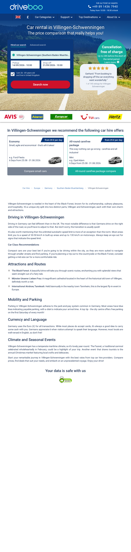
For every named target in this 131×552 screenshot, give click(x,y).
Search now (40, 84)
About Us (112, 17)
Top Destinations (88, 17)
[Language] (18, 17)
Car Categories (43, 17)
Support (65, 17)
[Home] (26, 7)
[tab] (18, 44)
